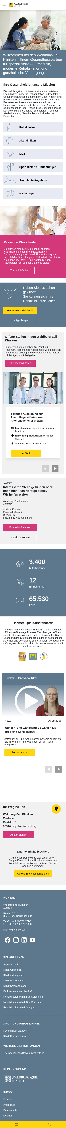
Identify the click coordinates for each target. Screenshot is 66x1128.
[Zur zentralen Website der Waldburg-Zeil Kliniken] (33, 1079)
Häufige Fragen (20, 320)
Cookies (7, 1115)
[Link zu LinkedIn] (24, 940)
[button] (55, 468)
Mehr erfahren (19, 752)
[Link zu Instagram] (16, 940)
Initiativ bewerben (20, 537)
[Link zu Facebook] (7, 940)
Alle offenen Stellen (20, 363)
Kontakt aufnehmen (20, 527)
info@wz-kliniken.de (14, 929)
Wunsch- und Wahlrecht (20, 310)
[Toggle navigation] (4, 5)
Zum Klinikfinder (19, 270)
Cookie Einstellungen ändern (33, 873)
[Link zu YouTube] (32, 940)
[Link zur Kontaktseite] (16, 1124)
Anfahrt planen (18, 834)
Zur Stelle (26, 453)
